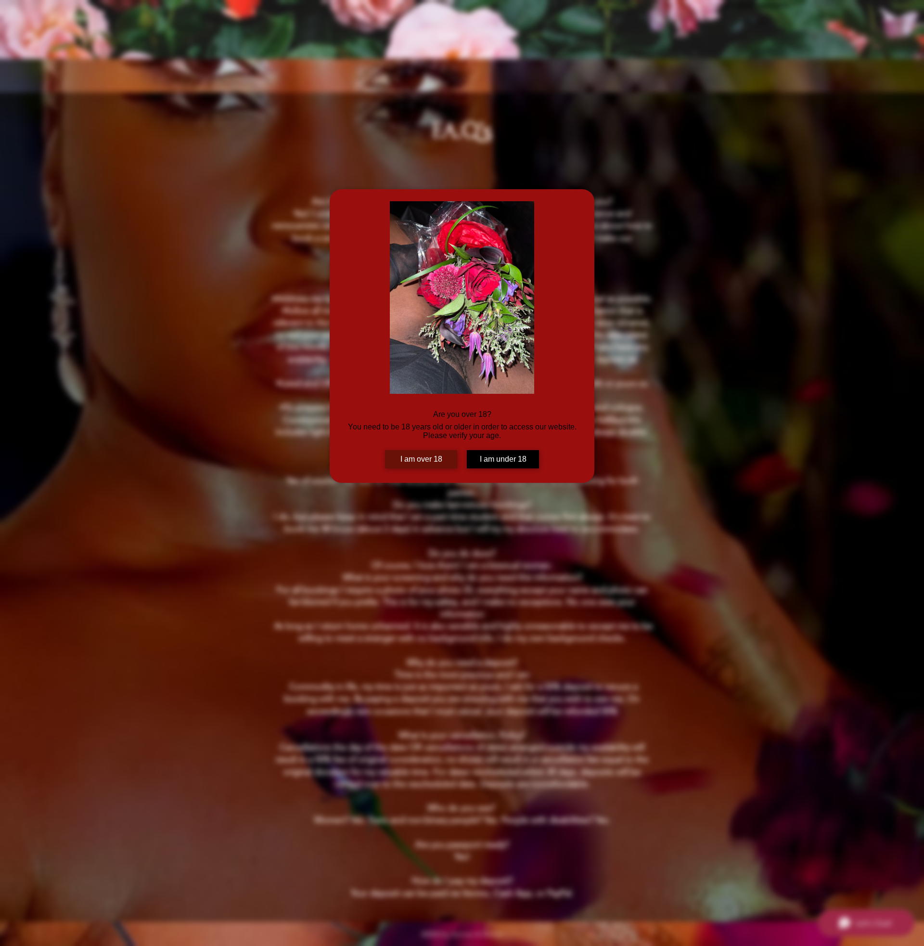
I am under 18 (503, 459)
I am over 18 (421, 459)
